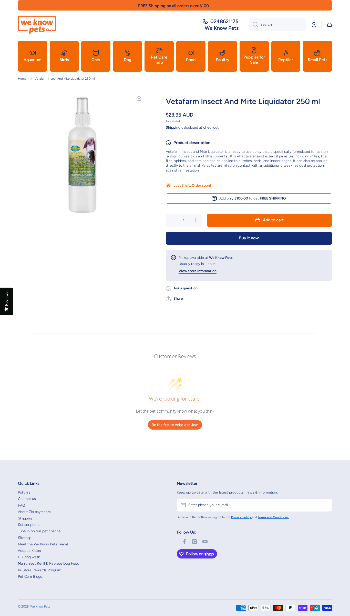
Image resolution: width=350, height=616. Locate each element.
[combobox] (277, 24)
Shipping (173, 127)
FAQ (21, 505)
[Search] (253, 24)
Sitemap (24, 538)
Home (22, 78)
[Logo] (37, 25)
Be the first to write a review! (175, 424)
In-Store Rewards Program (39, 570)
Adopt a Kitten (29, 550)
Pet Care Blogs (30, 576)
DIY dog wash (29, 557)
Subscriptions (29, 525)
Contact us (27, 499)
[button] (329, 24)
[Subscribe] (325, 505)
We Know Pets (40, 606)
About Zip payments (34, 512)
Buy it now (249, 237)
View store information (198, 271)
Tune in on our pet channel (39, 531)
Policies (24, 492)
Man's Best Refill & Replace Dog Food (48, 563)
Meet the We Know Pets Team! (43, 544)
